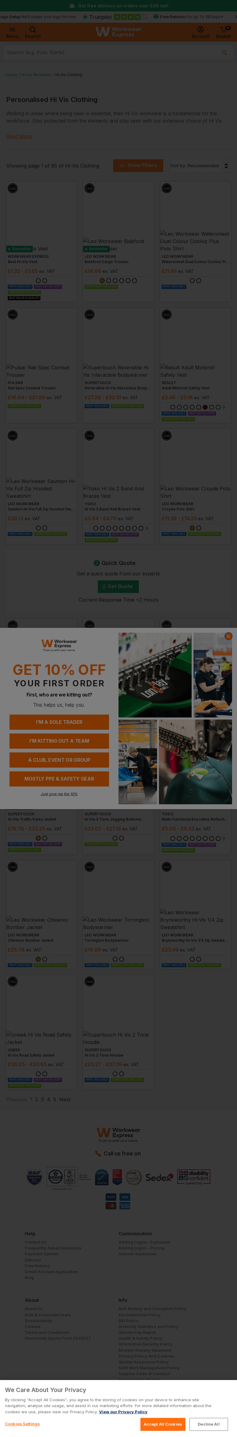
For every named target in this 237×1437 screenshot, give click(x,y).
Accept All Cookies (163, 1424)
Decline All (208, 1424)
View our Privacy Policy (123, 1411)
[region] (118, 1408)
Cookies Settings (22, 1423)
